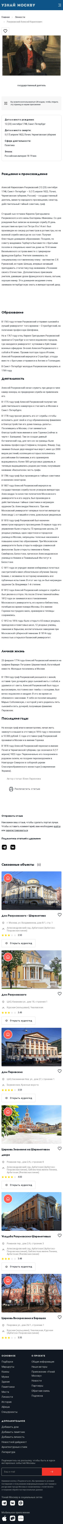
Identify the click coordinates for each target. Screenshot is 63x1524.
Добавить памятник (13, 1432)
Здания (6, 1381)
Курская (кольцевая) (18, 1007)
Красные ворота (30, 1085)
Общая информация (42, 1361)
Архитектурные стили (14, 1447)
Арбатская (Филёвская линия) (23, 1172)
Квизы (5, 1371)
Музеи (5, 1376)
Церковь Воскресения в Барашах (24, 1318)
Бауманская (13, 1085)
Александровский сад (19, 928)
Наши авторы (39, 1366)
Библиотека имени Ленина (42, 1169)
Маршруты (8, 1366)
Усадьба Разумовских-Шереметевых (26, 1236)
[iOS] (4, 1518)
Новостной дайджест (14, 1442)
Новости (36, 1380)
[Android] (12, 1518)
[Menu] (59, 5)
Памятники (8, 1386)
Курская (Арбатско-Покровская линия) (30, 1331)
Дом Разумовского (14, 994)
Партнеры (37, 1385)
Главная (6, 17)
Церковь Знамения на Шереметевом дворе (26, 1152)
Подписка (37, 1395)
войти (57, 826)
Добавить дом (10, 1426)
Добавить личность (13, 1436)
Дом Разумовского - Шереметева (24, 915)
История (6, 1401)
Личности (20, 17)
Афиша (6, 1406)
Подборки (7, 1361)
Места (5, 1391)
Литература (8, 1452)
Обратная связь (40, 1390)
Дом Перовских (12, 1072)
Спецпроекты (10, 1412)
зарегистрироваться (17, 830)
